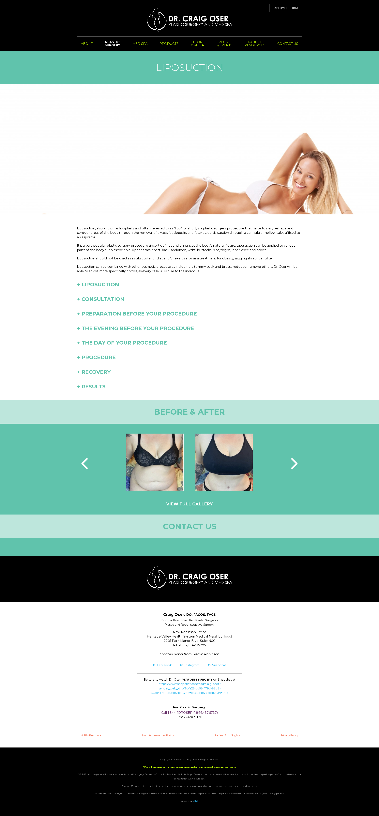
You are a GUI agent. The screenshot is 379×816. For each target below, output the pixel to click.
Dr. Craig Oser (189, 20)
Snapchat (218, 665)
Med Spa (139, 44)
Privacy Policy (289, 735)
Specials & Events (225, 43)
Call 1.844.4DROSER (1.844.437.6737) (189, 713)
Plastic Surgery (112, 43)
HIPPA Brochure (91, 735)
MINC (195, 801)
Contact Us (287, 44)
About (87, 44)
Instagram (191, 665)
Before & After (198, 43)
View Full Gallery (189, 503)
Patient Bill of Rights (227, 735)
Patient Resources (255, 43)
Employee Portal (285, 7)
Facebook (164, 665)
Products (168, 44)
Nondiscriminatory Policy (158, 735)
